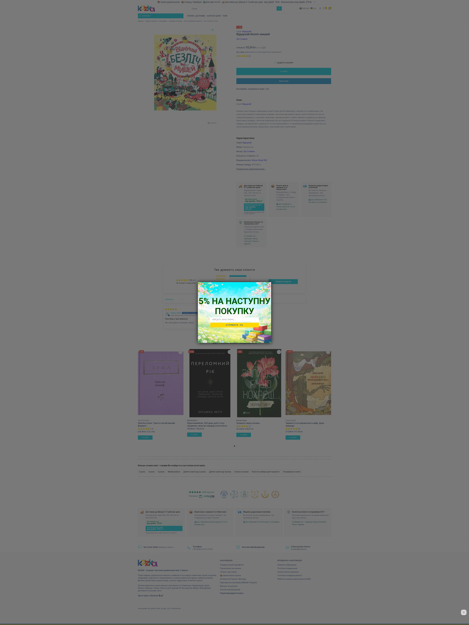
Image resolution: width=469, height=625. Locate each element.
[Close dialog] (268, 285)
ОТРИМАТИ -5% (234, 325)
